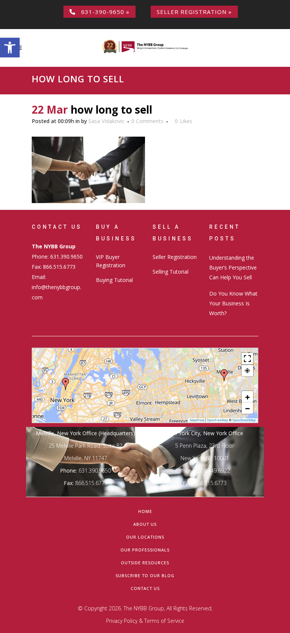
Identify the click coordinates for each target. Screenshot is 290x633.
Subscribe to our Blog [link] (145, 575)
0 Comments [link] (147, 121)
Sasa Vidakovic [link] (106, 121)
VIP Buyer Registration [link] (110, 261)
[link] (10, 47)
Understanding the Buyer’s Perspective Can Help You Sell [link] (233, 267)
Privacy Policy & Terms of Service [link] (145, 620)
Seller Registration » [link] (194, 11)
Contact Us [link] (145, 588)
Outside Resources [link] (145, 562)
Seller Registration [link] (175, 256)
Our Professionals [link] (145, 550)
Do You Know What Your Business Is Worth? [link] (233, 303)
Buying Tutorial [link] (114, 279)
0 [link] (183, 121)
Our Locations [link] (145, 537)
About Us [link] (145, 524)
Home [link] (145, 511)
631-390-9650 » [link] (103, 11)
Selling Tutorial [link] (170, 271)
